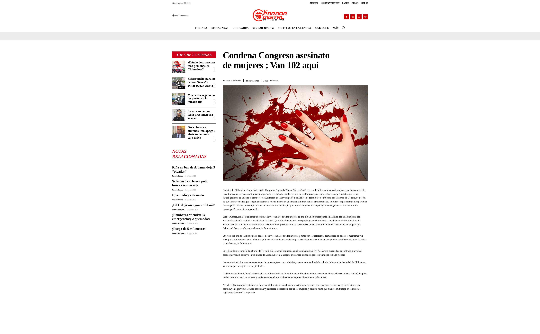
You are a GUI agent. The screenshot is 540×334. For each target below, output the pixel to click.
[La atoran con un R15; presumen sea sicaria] (178, 115)
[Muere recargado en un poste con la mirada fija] (178, 99)
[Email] (358, 80)
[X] (359, 16)
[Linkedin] (352, 80)
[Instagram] (352, 16)
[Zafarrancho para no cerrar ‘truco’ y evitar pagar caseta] (178, 83)
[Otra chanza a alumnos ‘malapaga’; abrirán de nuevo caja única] (178, 131)
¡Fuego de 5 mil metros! (189, 229)
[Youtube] (365, 16)
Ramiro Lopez (177, 176)
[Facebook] (346, 16)
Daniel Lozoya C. (178, 210)
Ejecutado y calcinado (188, 195)
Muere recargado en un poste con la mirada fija (201, 98)
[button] (343, 27)
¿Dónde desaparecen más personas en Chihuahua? (201, 66)
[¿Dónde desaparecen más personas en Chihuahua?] (178, 66)
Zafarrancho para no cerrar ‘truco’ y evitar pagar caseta (202, 82)
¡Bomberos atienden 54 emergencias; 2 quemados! (191, 217)
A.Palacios (236, 81)
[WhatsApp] (345, 80)
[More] (365, 80)
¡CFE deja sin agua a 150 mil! (193, 205)
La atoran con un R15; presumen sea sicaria (200, 114)
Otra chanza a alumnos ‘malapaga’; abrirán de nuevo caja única (201, 132)
